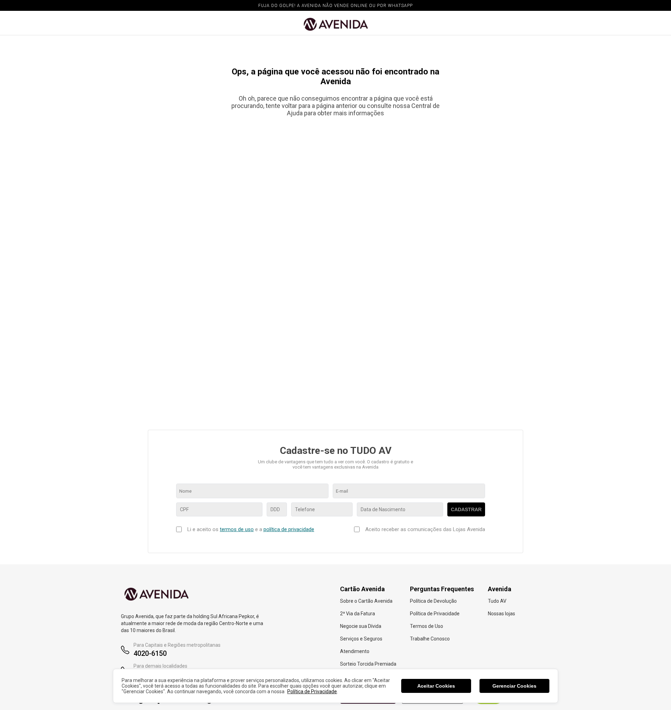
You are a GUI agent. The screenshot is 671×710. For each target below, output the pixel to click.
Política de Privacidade (312, 691)
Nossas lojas (501, 613)
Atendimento (354, 651)
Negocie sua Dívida (360, 626)
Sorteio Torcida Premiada (368, 664)
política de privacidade (289, 529)
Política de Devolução (433, 601)
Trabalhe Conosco (430, 639)
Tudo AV (497, 601)
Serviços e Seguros (361, 639)
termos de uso (237, 529)
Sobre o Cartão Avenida (366, 601)
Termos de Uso (426, 626)
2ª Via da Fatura (357, 613)
